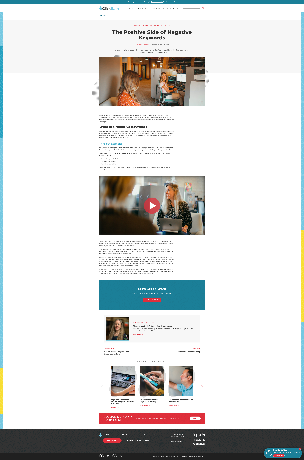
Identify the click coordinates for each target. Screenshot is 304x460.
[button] (200, 387)
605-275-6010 (176, 441)
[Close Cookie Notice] (300, 449)
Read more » (138, 334)
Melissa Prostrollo (143, 45)
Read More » (115, 407)
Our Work (142, 8)
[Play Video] (152, 205)
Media (156, 25)
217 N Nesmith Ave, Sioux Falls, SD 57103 (178, 436)
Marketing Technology (143, 25)
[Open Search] (203, 8)
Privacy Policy (183, 456)
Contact (175, 8)
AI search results (157, 2)
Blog (165, 8)
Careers (138, 440)
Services (155, 8)
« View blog (103, 15)
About (130, 8)
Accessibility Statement (197, 456)
